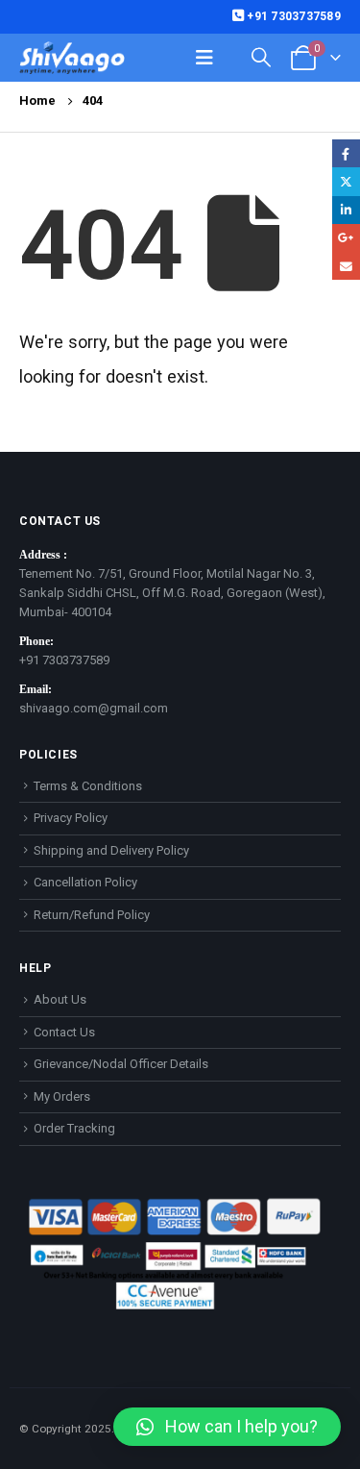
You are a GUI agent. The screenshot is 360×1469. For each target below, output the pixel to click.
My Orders (62, 1096)
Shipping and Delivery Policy (111, 850)
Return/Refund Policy (92, 915)
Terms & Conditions (88, 786)
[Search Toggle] (261, 57)
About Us (60, 999)
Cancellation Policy (85, 882)
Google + (346, 238)
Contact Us (64, 1032)
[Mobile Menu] (204, 57)
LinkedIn (346, 210)
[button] (227, 1426)
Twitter (346, 181)
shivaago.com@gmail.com (93, 708)
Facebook (346, 153)
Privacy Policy (71, 817)
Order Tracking (74, 1128)
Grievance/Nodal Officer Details (121, 1064)
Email (346, 266)
